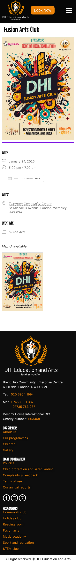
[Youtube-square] (14, 497)
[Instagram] (22, 497)
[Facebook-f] (6, 497)
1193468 (33, 419)
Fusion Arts (17, 232)
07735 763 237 (24, 407)
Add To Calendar (25, 178)
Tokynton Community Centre (30, 204)
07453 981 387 (22, 402)
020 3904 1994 (22, 394)
